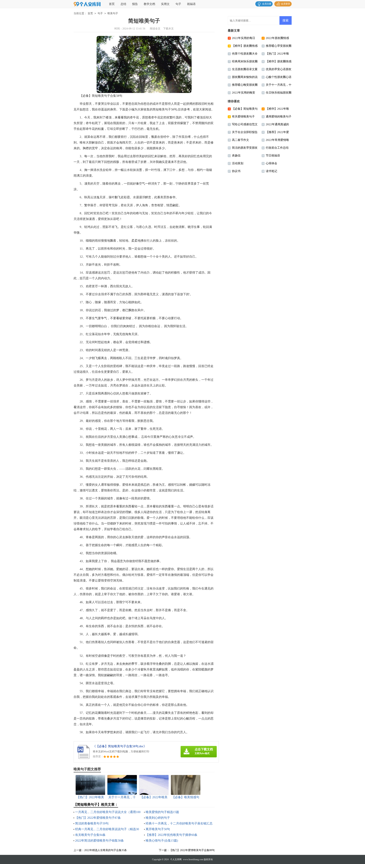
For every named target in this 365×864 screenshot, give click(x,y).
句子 (178, 4)
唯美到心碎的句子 (158, 817)
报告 (135, 4)
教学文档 (149, 4)
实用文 (165, 4)
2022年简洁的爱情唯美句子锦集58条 (99, 840)
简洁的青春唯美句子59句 (92, 823)
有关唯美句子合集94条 (90, 834)
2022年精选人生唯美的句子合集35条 (105, 850)
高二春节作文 (240, 139)
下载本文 (168, 28)
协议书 (236, 171)
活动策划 (237, 163)
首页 (112, 4)
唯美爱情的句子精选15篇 (162, 812)
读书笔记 (271, 171)
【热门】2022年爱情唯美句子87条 (98, 817)
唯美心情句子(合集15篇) (162, 840)
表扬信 (236, 155)
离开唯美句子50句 (158, 829)
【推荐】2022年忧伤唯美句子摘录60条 (171, 834)
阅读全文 (155, 28)
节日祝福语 (273, 155)
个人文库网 (176, 859)
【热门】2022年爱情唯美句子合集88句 (192, 850)
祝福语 (191, 4)
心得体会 (271, 163)
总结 (123, 4)
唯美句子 (112, 13)
